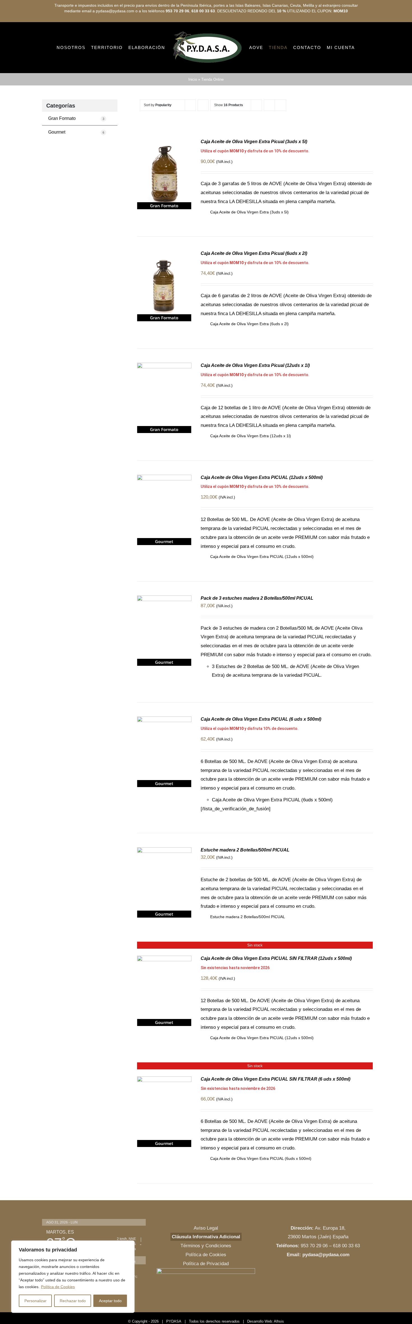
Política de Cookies (58, 1287)
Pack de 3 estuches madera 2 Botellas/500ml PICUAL (257, 621)
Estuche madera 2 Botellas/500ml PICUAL (245, 873)
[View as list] (280, 128)
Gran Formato (76, 141)
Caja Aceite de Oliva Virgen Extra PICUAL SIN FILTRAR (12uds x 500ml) (276, 981)
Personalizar (35, 1301)
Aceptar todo (110, 1301)
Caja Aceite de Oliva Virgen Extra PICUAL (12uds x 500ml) (262, 501)
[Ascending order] (203, 128)
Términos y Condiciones (205, 1269)
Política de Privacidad (206, 1287)
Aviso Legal (206, 1251)
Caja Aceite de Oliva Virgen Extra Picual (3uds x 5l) (254, 165)
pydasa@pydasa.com (325, 1278)
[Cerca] (128, 1245)
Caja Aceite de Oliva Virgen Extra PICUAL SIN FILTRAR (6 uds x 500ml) (275, 1102)
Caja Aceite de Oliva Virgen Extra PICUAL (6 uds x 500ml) (261, 742)
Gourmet (76, 155)
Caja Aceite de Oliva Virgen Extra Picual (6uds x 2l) (254, 276)
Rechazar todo (73, 1301)
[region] (73, 1277)
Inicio (192, 103)
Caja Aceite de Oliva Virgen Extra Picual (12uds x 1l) (255, 389)
